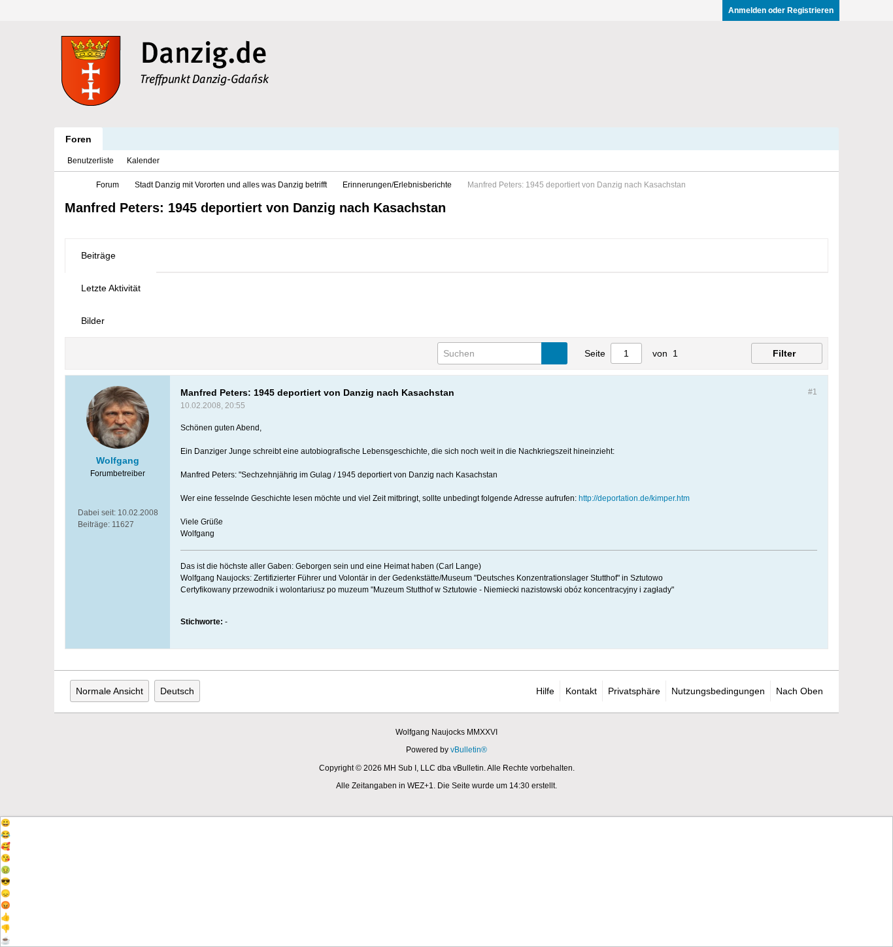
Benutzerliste (90, 160)
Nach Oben (799, 691)
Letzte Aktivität (111, 288)
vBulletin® (468, 749)
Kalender (143, 160)
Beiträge (98, 255)
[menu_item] (446, 823)
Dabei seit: (97, 512)
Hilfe (545, 691)
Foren (78, 139)
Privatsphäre (634, 691)
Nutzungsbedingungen (718, 691)
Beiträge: (94, 524)
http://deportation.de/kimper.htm (634, 498)
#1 (812, 391)
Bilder (93, 320)
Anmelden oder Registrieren (781, 10)
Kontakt (581, 691)
